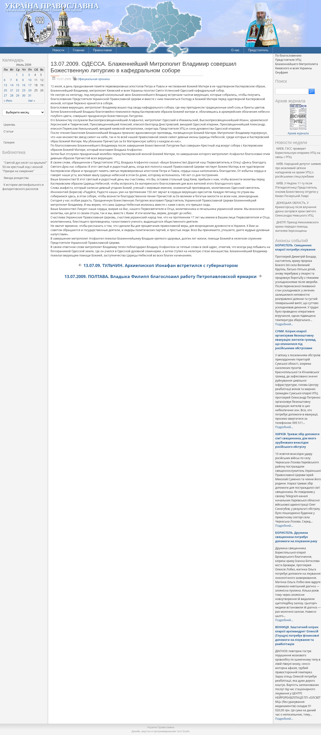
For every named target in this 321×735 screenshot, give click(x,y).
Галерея (9, 142)
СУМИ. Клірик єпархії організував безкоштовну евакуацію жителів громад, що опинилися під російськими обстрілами (295, 339)
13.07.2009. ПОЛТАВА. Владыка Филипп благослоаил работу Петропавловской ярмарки (160, 276)
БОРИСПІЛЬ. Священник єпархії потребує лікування (295, 247)
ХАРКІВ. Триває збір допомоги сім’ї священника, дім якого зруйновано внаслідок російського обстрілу (297, 440)
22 (17, 90)
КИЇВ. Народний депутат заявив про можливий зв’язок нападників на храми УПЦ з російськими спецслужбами (298, 170)
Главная (78, 50)
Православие (102, 50)
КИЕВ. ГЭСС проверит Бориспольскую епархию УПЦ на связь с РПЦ (297, 153)
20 (5, 90)
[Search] (312, 91)
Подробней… (284, 324)
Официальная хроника (94, 79)
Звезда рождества (16, 178)
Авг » (31, 101)
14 (11, 85)
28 (11, 95)
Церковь (9, 125)
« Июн (8, 101)
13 (5, 85)
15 (17, 85)
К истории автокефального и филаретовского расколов (23, 187)
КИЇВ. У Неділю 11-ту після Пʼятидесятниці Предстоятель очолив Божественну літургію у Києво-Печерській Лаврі (296, 189)
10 (29, 80)
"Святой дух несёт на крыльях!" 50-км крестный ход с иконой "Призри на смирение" (24, 167)
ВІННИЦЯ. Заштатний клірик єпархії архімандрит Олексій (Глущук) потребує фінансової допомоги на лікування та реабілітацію (297, 635)
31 (29, 95)
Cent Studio (183, 731)
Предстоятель (258, 50)
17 (29, 85)
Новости (58, 50)
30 (23, 95)
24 (29, 90)
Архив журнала (298, 133)
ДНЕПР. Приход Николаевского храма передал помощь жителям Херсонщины (297, 226)
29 (17, 95)
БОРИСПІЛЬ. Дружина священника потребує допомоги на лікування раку (296, 537)
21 (11, 90)
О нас (235, 50)
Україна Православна (52, 5)
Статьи (8, 131)
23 (23, 90)
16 (23, 85)
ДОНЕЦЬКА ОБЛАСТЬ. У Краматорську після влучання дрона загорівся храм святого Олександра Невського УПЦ (295, 209)
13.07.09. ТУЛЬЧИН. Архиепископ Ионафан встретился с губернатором (160, 265)
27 (5, 95)
